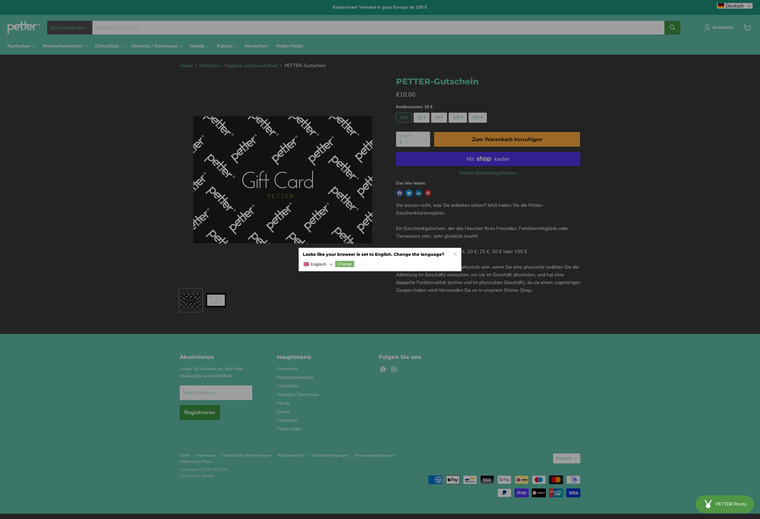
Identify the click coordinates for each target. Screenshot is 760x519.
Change (344, 264)
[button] (318, 264)
